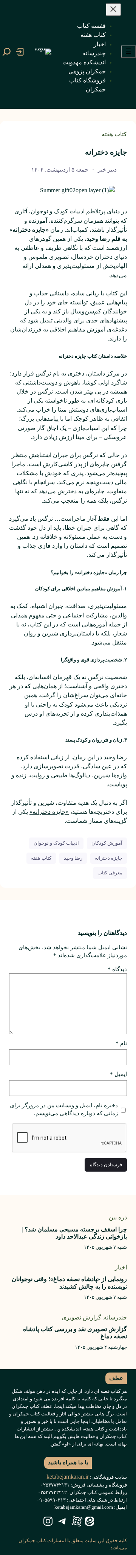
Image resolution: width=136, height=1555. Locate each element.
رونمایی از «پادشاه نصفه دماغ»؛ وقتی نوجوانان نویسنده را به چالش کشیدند (69, 1282)
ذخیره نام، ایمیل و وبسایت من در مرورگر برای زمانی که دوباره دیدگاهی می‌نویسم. (64, 1109)
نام (121, 1043)
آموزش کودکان (106, 843)
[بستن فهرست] (113, 9)
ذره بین (118, 1217)
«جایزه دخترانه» (49, 812)
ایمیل (118, 1074)
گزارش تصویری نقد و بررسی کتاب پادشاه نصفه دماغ (75, 1332)
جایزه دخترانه (108, 858)
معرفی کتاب (109, 873)
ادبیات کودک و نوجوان (56, 843)
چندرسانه (115, 1317)
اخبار (121, 1267)
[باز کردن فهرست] (128, 52)
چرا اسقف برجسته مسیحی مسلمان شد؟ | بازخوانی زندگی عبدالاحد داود (74, 1233)
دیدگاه (117, 969)
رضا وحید (73, 858)
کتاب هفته (114, 134)
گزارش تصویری (81, 1317)
